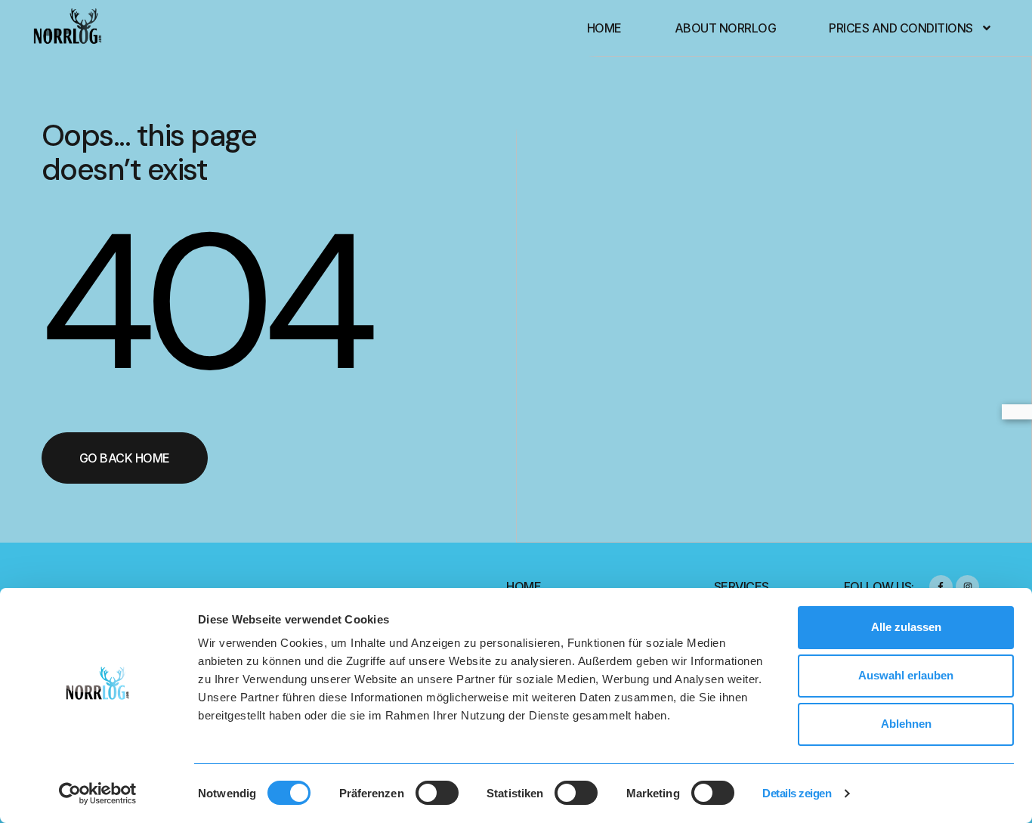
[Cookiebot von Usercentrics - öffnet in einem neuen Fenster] (98, 793)
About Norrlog (726, 28)
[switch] (437, 793)
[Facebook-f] (941, 587)
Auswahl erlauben (905, 675)
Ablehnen (906, 723)
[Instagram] (967, 587)
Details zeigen (796, 793)
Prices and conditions (901, 28)
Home (604, 28)
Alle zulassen (906, 626)
